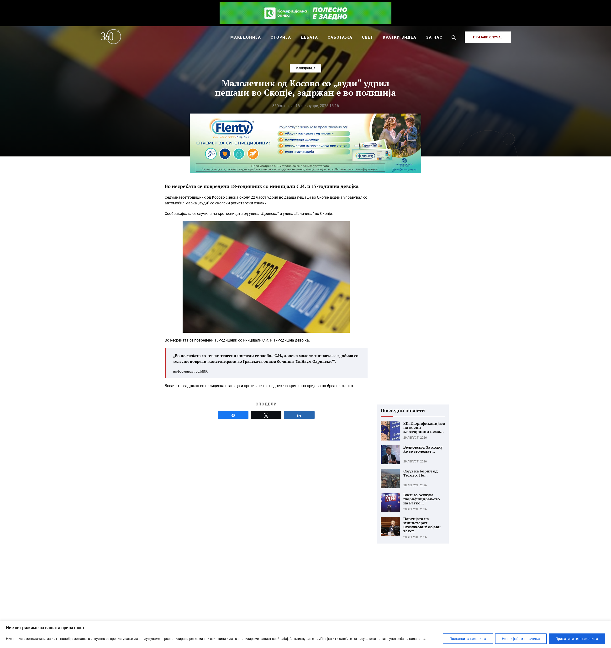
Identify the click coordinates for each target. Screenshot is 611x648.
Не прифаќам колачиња (521, 639)
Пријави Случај (487, 37)
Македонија (305, 68)
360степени (282, 106)
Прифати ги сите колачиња (577, 639)
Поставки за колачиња (468, 639)
